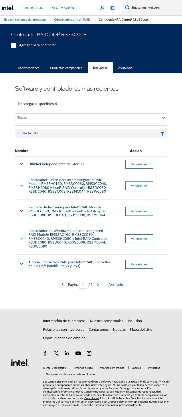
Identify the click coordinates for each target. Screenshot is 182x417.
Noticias (119, 329)
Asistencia (125, 68)
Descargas (100, 68)
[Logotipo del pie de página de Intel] (20, 362)
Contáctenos (99, 329)
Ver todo (116, 284)
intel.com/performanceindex (63, 391)
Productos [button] (33, 8)
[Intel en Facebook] (45, 354)
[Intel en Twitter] (56, 354)
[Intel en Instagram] (89, 354)
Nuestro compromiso (106, 321)
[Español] (112, 8)
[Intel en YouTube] (78, 354)
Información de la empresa (64, 321)
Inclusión (135, 321)
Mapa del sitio (141, 329)
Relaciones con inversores (63, 329)
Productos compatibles (66, 68)
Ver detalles (139, 164)
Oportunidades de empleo (64, 338)
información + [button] (63, 8)
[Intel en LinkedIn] (67, 354)
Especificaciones (28, 68)
